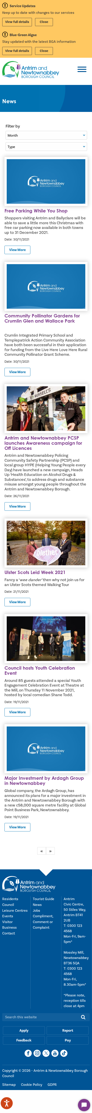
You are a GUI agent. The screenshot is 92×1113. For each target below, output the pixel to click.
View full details (17, 22)
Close (44, 22)
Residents (10, 899)
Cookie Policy (32, 1084)
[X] (46, 1053)
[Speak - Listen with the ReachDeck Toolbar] (7, 1103)
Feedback (23, 1040)
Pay (68, 1040)
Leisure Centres (15, 910)
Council (8, 905)
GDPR (52, 1084)
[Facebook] (28, 1053)
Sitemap (9, 1084)
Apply (23, 1030)
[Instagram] (37, 1053)
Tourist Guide (43, 899)
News (37, 905)
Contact (8, 933)
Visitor (7, 922)
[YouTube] (55, 1053)
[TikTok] (63, 1053)
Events (7, 916)
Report (67, 1030)
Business (9, 927)
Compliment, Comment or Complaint (43, 922)
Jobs (36, 910)
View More (17, 250)
